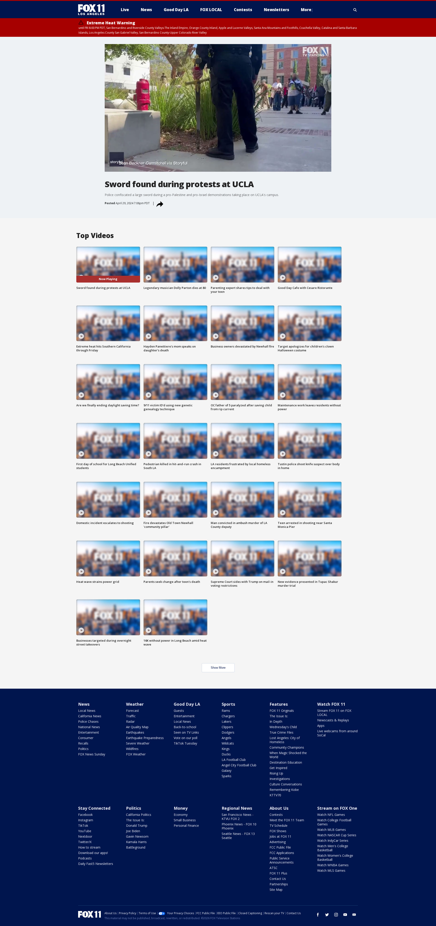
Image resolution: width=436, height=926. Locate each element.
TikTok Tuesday (185, 743)
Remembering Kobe (284, 789)
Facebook (85, 814)
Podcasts (85, 858)
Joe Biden (133, 831)
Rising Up (276, 773)
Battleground (135, 847)
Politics (83, 749)
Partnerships (279, 884)
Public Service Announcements (282, 860)
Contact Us (278, 878)
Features (279, 704)
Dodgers (228, 732)
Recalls (83, 743)
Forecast (132, 710)
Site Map (276, 889)
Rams (226, 710)
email (354, 914)
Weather (135, 704)
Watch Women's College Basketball (335, 857)
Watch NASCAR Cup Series (336, 835)
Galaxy (226, 770)
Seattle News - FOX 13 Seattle (238, 836)
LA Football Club (234, 759)
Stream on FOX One (337, 808)
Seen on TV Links (186, 732)
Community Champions (287, 747)
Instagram (85, 820)
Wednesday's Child (283, 727)
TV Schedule (278, 825)
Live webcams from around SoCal (337, 733)
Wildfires (132, 749)
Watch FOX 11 (331, 704)
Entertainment (88, 732)
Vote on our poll (185, 738)
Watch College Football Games (334, 822)
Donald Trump (136, 825)
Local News (86, 710)
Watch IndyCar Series (332, 840)
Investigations (280, 779)
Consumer (85, 738)
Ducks (226, 754)
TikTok (83, 825)
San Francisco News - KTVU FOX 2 (237, 816)
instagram (336, 914)
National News (89, 727)
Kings (226, 749)
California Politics (138, 814)
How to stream (89, 847)
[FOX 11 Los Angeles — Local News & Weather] (93, 9)
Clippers (227, 727)
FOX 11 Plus (278, 873)
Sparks (226, 776)
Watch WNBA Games (333, 865)
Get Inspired (278, 768)
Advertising (278, 842)
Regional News (237, 808)
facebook (318, 914)
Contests (276, 814)
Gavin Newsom (137, 836)
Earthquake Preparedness (145, 738)
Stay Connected (94, 808)
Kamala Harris (136, 842)
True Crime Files (281, 732)
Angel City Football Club (239, 765)
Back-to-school (185, 727)
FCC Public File (280, 847)
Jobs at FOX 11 (280, 836)
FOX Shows (278, 831)
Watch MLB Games (331, 829)
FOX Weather (136, 754)
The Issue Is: (279, 716)
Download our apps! (93, 853)
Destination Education (286, 762)
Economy (181, 814)
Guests (179, 710)
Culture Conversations (286, 784)
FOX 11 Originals (282, 710)
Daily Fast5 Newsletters (95, 863)
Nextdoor (85, 836)
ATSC (273, 868)
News (83, 704)
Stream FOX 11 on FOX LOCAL (334, 712)
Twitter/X (85, 842)
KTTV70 (275, 795)
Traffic (131, 716)
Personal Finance (186, 825)
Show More (218, 667)
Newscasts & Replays (333, 720)
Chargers (228, 716)
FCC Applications (282, 853)
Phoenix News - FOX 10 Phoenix (239, 826)
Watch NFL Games (331, 814)
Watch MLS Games (331, 870)
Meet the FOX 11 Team (287, 820)
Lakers (226, 721)
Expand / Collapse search (355, 9)
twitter (327, 914)
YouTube (84, 831)
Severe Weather (137, 743)
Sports (228, 704)
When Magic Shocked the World (288, 755)
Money (181, 808)
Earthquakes (135, 732)
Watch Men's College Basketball (332, 848)
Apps (321, 725)
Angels (226, 738)
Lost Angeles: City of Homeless (285, 740)
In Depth (276, 721)
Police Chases (88, 721)
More (306, 9)
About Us (279, 808)
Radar (130, 721)
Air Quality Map (137, 727)
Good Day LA (187, 704)
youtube (345, 914)
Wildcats (228, 743)
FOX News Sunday (91, 754)
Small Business (185, 820)
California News (89, 716)
